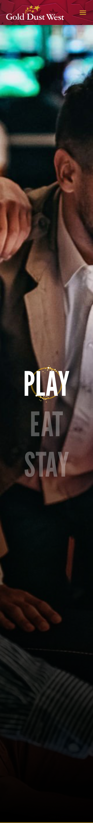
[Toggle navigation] (83, 12)
